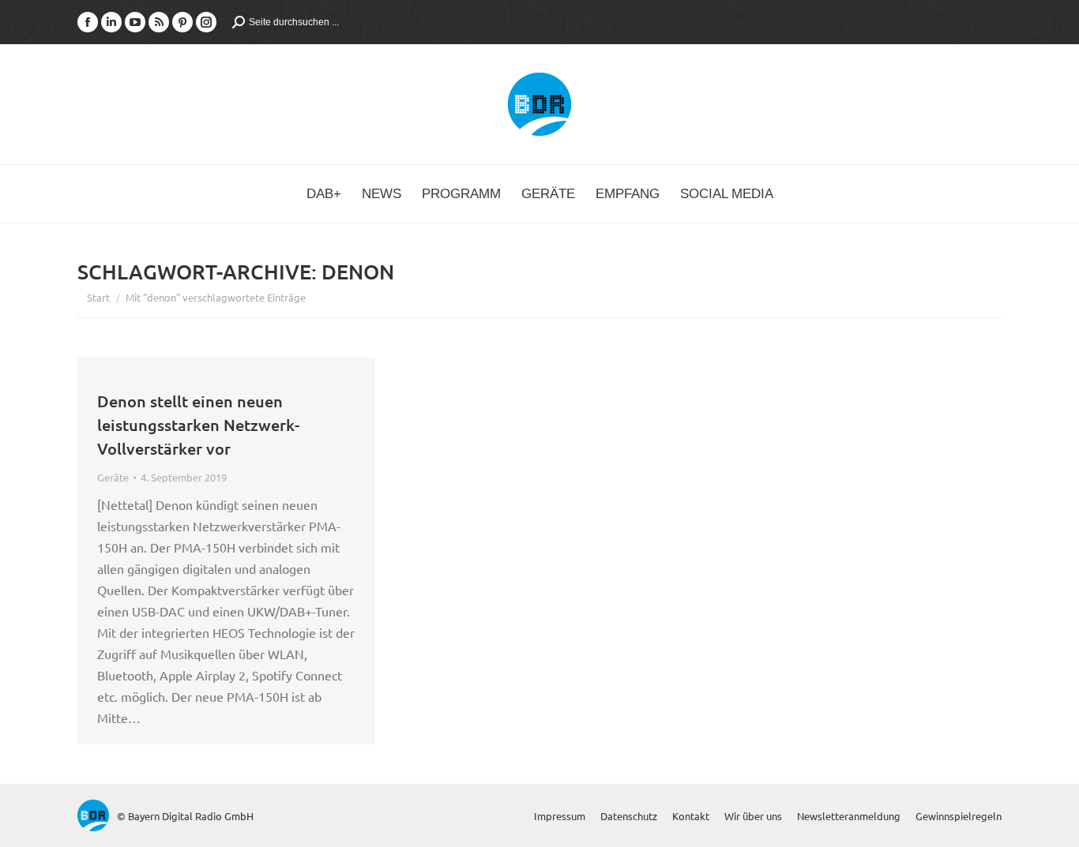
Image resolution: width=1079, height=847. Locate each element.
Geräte (113, 477)
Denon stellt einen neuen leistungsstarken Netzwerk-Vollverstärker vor (198, 425)
